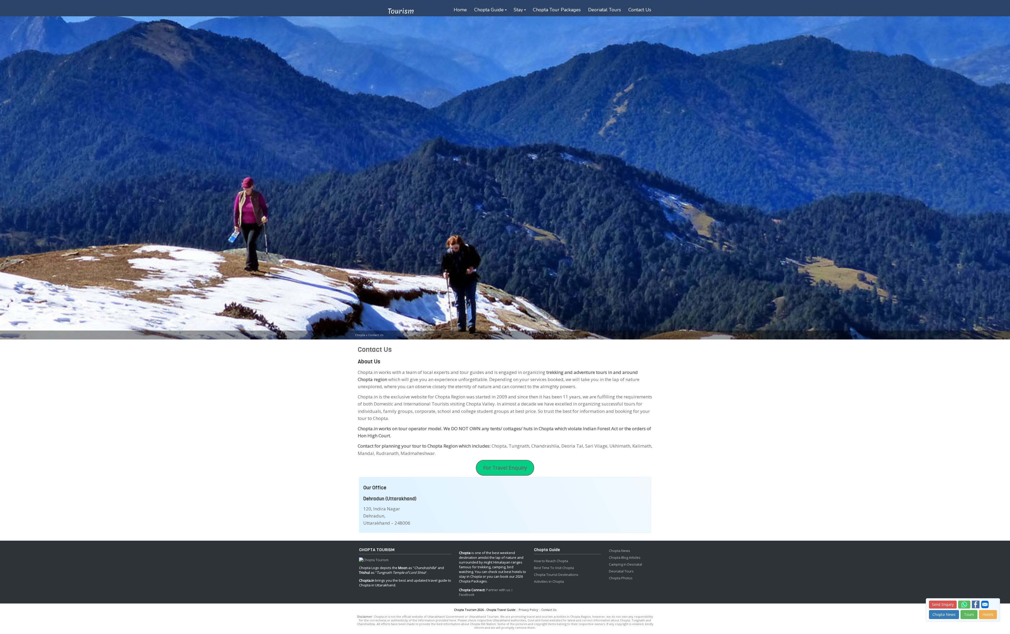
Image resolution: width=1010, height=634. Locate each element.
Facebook (466, 594)
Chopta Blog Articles (624, 557)
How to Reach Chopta (551, 561)
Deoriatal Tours (604, 10)
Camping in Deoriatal (625, 564)
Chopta (360, 335)
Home (460, 10)
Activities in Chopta (549, 581)
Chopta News (619, 550)
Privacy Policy (528, 610)
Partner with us (498, 589)
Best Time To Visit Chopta (554, 567)
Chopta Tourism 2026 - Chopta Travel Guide (485, 610)
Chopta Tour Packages (557, 10)
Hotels (987, 614)
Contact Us (639, 10)
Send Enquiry (943, 604)
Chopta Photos (621, 578)
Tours (969, 614)
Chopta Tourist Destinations (556, 574)
